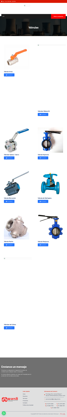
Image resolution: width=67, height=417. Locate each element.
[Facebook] (65, 1)
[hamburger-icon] (3, 16)
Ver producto (9, 74)
